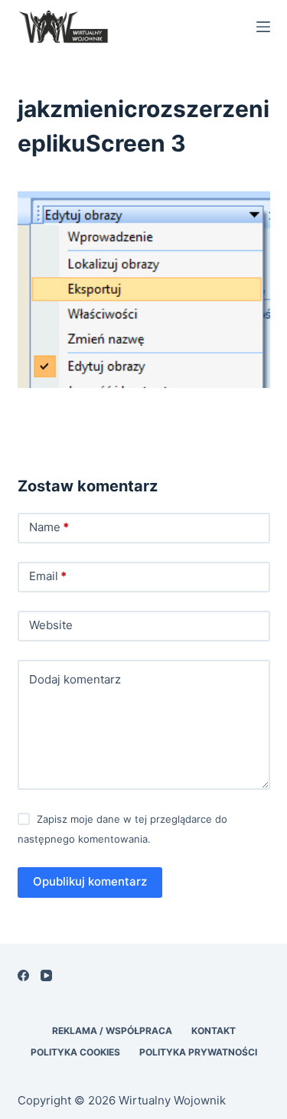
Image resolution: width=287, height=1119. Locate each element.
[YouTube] (46, 975)
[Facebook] (23, 975)
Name (49, 527)
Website (51, 625)
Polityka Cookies (75, 1052)
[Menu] (263, 27)
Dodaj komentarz (75, 679)
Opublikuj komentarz (90, 881)
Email (48, 576)
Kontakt (213, 1030)
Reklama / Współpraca (112, 1030)
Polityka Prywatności (198, 1052)
